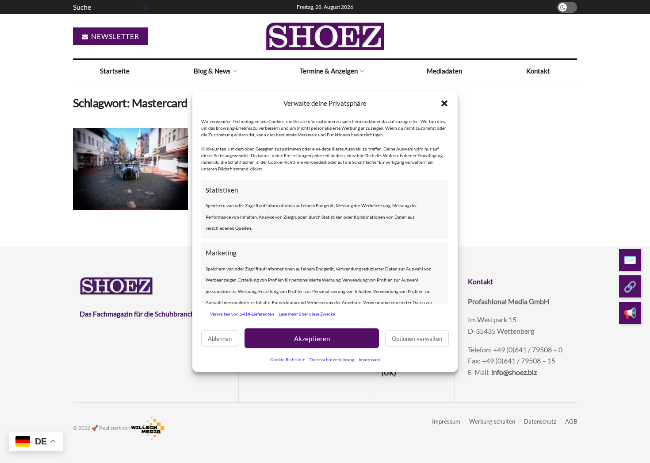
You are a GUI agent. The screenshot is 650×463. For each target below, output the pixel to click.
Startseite (115, 71)
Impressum (369, 359)
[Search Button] (143, 7)
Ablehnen (220, 338)
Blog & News (212, 71)
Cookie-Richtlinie (287, 359)
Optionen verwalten (417, 338)
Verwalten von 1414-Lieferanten (242, 313)
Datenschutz (540, 421)
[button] (444, 103)
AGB (571, 421)
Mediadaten (444, 71)
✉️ (630, 259)
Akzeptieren (312, 338)
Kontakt (538, 71)
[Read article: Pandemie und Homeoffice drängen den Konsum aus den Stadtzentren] (130, 169)
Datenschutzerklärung (332, 359)
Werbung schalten (492, 421)
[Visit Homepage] (325, 36)
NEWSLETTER (114, 36)
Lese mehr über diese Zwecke (307, 313)
